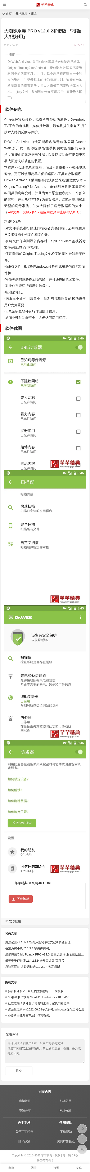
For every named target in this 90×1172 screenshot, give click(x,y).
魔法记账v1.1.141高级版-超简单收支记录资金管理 (38, 942)
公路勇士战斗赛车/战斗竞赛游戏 (29, 1015)
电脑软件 (25, 1101)
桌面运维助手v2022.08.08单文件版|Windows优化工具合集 (46, 1009)
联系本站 (60, 1155)
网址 (34, 1167)
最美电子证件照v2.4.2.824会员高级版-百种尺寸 (36, 960)
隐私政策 (24, 1141)
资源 (56, 1167)
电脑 (11, 1167)
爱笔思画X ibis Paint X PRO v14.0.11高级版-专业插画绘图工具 (46, 954)
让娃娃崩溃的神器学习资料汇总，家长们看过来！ (40, 1003)
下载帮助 (66, 1131)
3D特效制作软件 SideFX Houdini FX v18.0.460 (38, 997)
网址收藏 (65, 1110)
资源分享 (25, 1110)
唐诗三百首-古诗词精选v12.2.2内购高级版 (32, 966)
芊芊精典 (47, 5)
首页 (9, 13)
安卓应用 (21, 13)
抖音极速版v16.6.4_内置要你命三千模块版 (35, 991)
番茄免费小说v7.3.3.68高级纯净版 (27, 948)
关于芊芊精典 (24, 1131)
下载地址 (23, 899)
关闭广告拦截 (66, 1141)
